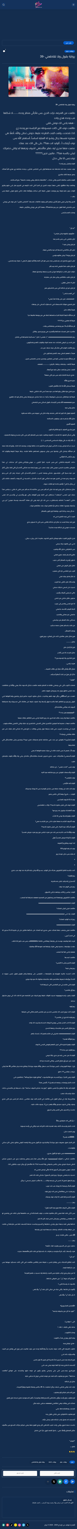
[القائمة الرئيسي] (73, 4)
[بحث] (3, 4)
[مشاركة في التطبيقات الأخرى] (47, 1481)
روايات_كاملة (52, 1462)
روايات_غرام (69, 51)
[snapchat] (15, 1524)
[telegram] (23, 1524)
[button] (65, 1481)
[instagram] (19, 1524)
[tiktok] (11, 1524)
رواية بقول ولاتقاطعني (38, 1462)
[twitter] (27, 1524)
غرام (46, 1525)
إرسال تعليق (67, 1500)
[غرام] (38, 4)
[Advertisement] (38, 25)
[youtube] (7, 1524)
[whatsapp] (3, 1524)
